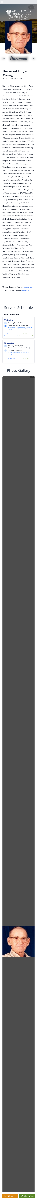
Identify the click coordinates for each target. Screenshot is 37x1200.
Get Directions (11, 334)
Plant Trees (26, 334)
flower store (25, 290)
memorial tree (27, 287)
